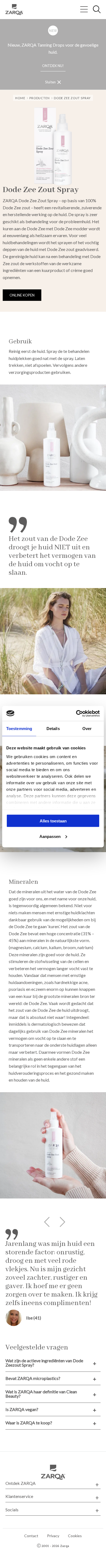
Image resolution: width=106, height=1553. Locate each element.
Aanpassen (50, 836)
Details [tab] (53, 728)
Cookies (75, 1535)
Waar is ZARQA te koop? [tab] (28, 1422)
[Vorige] (46, 1222)
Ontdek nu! (53, 65)
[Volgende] (60, 1222)
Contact (31, 1535)
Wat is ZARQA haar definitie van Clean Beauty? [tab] (41, 1393)
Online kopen (22, 295)
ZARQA (16, 9)
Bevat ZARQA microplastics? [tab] (32, 1378)
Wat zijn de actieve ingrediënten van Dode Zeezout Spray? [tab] (44, 1362)
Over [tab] (87, 728)
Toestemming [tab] (19, 728)
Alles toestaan (53, 821)
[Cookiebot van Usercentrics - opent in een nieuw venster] (76, 713)
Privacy (53, 1535)
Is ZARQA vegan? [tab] (21, 1409)
